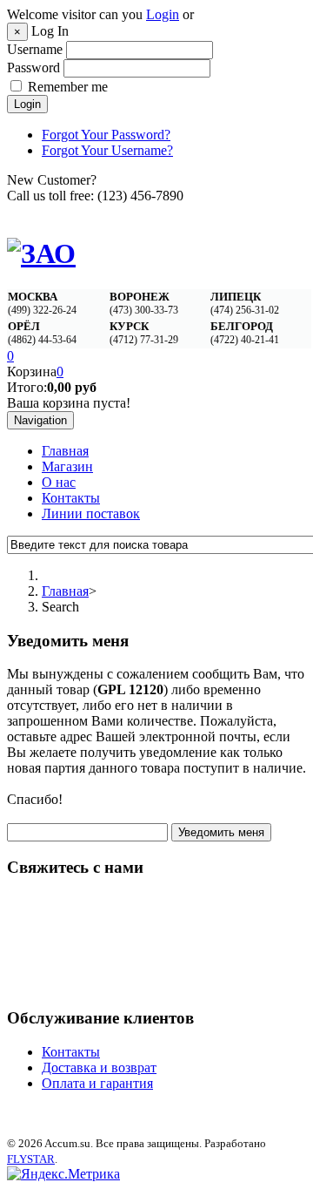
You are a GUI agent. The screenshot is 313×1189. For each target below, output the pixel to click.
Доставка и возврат (99, 1067)
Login (162, 14)
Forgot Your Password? (106, 134)
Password (33, 67)
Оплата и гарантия (97, 1083)
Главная (65, 450)
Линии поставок (91, 513)
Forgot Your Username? (107, 150)
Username (35, 49)
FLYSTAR (31, 1158)
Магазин (67, 466)
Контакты (71, 497)
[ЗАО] (41, 253)
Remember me (68, 86)
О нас (59, 482)
